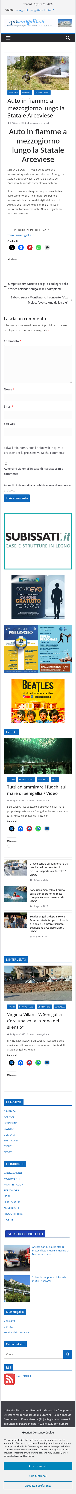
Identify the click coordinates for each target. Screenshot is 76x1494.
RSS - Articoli (23, 1375)
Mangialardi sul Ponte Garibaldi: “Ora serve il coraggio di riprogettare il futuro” (41, 11)
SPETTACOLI (11, 1140)
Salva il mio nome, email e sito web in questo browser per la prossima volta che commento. (34, 450)
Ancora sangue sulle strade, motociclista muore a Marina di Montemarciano (50, 1250)
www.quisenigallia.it (39, 123)
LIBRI (7, 1196)
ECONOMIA (10, 1123)
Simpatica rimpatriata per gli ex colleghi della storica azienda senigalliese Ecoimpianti (38, 286)
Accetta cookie (38, 1466)
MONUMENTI (12, 1178)
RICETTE (8, 1219)
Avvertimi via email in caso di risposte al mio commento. (33, 471)
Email (8, 406)
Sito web (9, 424)
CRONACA (26, 92)
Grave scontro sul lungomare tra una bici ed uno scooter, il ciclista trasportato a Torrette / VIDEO (49, 869)
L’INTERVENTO (44, 1007)
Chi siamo (10, 1320)
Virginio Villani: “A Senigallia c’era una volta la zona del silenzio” (34, 1020)
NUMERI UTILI (12, 1208)
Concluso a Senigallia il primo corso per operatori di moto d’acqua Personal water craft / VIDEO (47, 895)
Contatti (8, 1326)
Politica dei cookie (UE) (17, 1332)
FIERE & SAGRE (12, 1202)
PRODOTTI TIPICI (13, 1213)
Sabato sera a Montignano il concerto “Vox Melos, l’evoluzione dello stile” (39, 299)
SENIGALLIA (43, 779)
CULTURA (9, 1134)
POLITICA (9, 1117)
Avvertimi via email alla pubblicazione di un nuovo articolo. (37, 487)
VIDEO (54, 779)
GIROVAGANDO (13, 1173)
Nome (9, 389)
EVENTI (11, 779)
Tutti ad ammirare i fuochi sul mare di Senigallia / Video (36, 790)
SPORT (8, 1152)
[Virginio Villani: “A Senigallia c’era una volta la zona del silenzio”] (38, 983)
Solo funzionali (38, 1476)
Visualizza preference (38, 1485)
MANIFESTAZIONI (14, 1184)
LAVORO (9, 1128)
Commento (12, 341)
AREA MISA (13, 92)
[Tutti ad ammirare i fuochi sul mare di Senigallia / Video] (38, 756)
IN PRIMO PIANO (42, 92)
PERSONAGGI (11, 1190)
